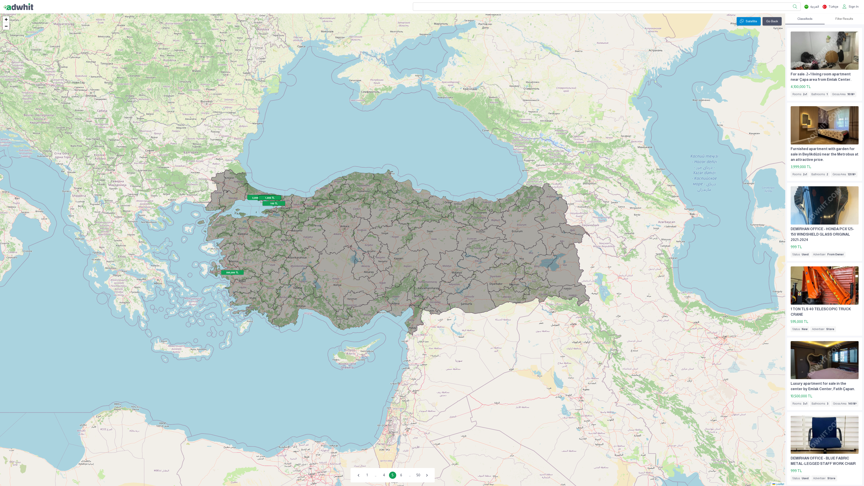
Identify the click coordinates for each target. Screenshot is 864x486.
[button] (6, 19)
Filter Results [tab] (844, 18)
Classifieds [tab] (804, 18)
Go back (772, 21)
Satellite (751, 21)
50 (418, 475)
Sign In (854, 6)
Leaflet (779, 484)
